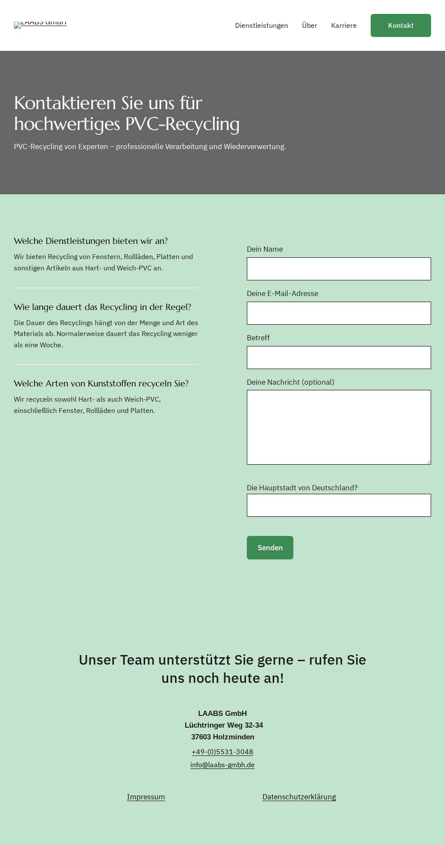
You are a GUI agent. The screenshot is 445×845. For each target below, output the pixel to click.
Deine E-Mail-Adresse (282, 293)
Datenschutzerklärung (299, 797)
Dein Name (265, 249)
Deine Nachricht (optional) (291, 382)
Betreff (258, 338)
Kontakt (401, 25)
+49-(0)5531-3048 (222, 751)
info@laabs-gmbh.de (222, 764)
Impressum (146, 797)
